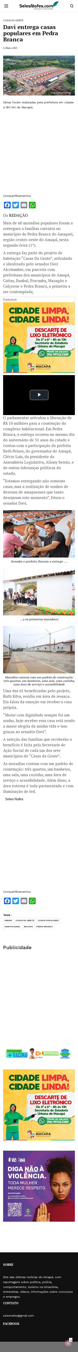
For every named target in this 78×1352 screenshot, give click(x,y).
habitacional (12, 926)
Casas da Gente (25, 920)
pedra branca (44, 926)
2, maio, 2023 (10, 47)
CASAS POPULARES (48, 920)
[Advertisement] (39, 151)
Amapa (8, 920)
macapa (28, 926)
